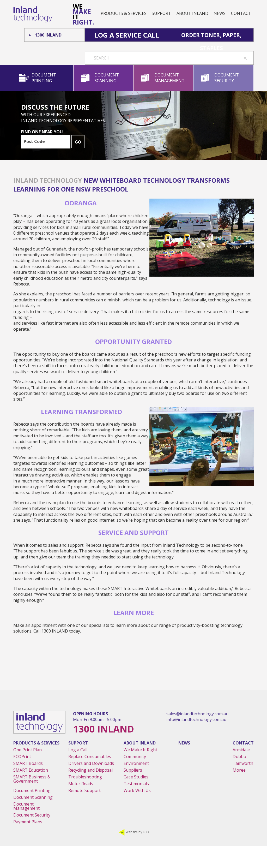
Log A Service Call (126, 35)
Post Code (34, 141)
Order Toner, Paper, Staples (211, 36)
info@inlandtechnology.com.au (196, 719)
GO (78, 142)
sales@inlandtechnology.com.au (197, 714)
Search (102, 58)
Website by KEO (137, 832)
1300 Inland (48, 35)
